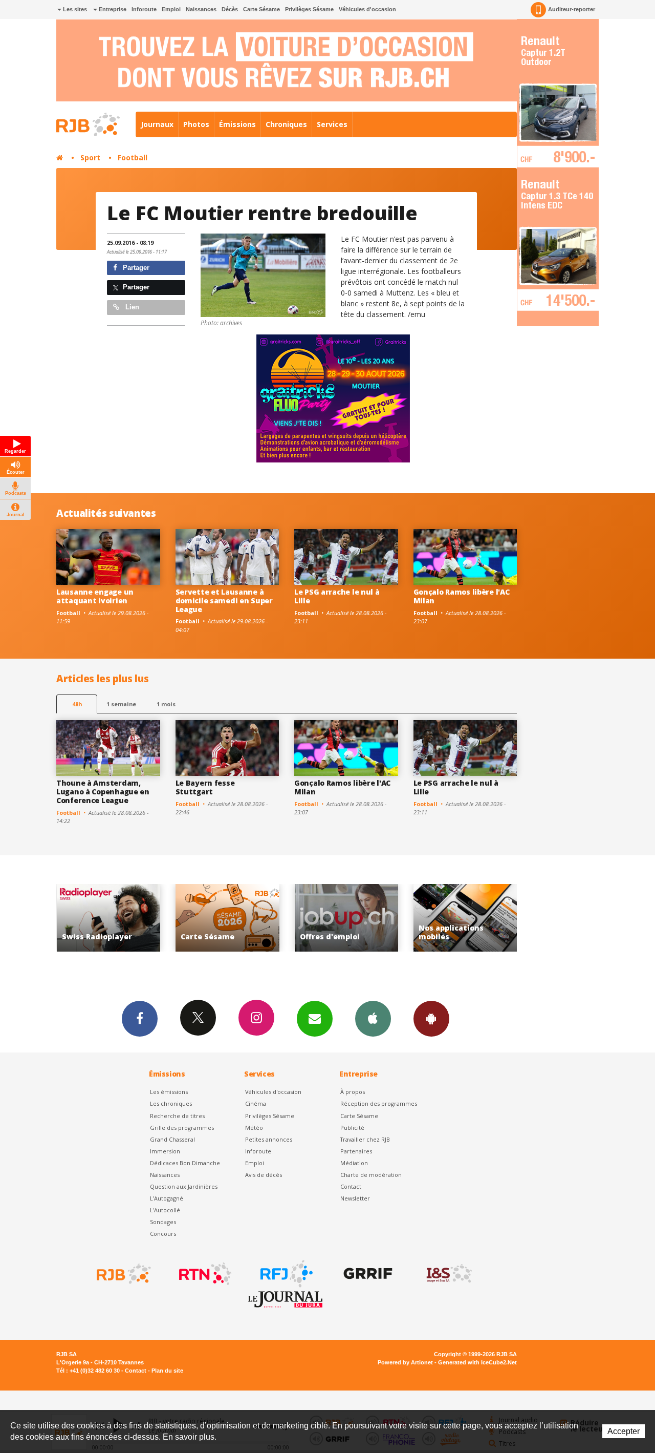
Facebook (140, 1019)
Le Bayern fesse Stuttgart (205, 787)
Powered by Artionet (405, 1362)
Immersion (165, 1151)
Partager (135, 267)
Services (332, 124)
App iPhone (373, 1019)
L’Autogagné (166, 1198)
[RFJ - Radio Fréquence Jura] (285, 1273)
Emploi (171, 9)
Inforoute (144, 9)
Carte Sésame (261, 9)
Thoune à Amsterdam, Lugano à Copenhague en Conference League (102, 791)
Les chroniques (171, 1103)
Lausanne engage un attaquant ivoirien (95, 596)
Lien (131, 307)
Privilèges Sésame (309, 9)
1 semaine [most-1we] (121, 704)
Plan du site (167, 1370)
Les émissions (169, 1091)
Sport (90, 157)
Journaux (157, 124)
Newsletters (315, 1019)
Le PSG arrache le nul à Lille (337, 596)
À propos (352, 1091)
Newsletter (355, 1198)
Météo (254, 1127)
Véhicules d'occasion (367, 9)
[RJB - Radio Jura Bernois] (122, 1273)
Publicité (352, 1127)
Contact (350, 1186)
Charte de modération (371, 1174)
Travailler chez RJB (365, 1139)
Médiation (354, 1163)
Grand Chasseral (172, 1139)
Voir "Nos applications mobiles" (374, 918)
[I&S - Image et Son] (448, 1273)
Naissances (201, 9)
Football (132, 157)
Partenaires (356, 1151)
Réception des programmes (378, 1103)
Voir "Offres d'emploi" (255, 918)
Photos (196, 124)
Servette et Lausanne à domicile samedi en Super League (224, 600)
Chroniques (286, 124)
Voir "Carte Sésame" (136, 918)
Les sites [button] (74, 9)
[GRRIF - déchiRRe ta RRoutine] (367, 1273)
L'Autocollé (165, 1210)
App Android (431, 1019)
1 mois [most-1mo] (166, 704)
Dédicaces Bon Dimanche (185, 1163)
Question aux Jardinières (183, 1186)
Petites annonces (268, 1139)
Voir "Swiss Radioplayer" (493, 918)
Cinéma (255, 1103)
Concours (163, 1233)
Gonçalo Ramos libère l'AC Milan (461, 596)
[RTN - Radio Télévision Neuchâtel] (204, 1273)
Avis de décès (263, 1174)
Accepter (623, 1431)
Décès (230, 9)
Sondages (163, 1221)
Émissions (237, 124)
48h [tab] (77, 704)
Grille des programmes (182, 1127)
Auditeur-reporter (571, 9)
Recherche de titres (177, 1115)
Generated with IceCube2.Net (477, 1362)
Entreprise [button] (111, 9)
